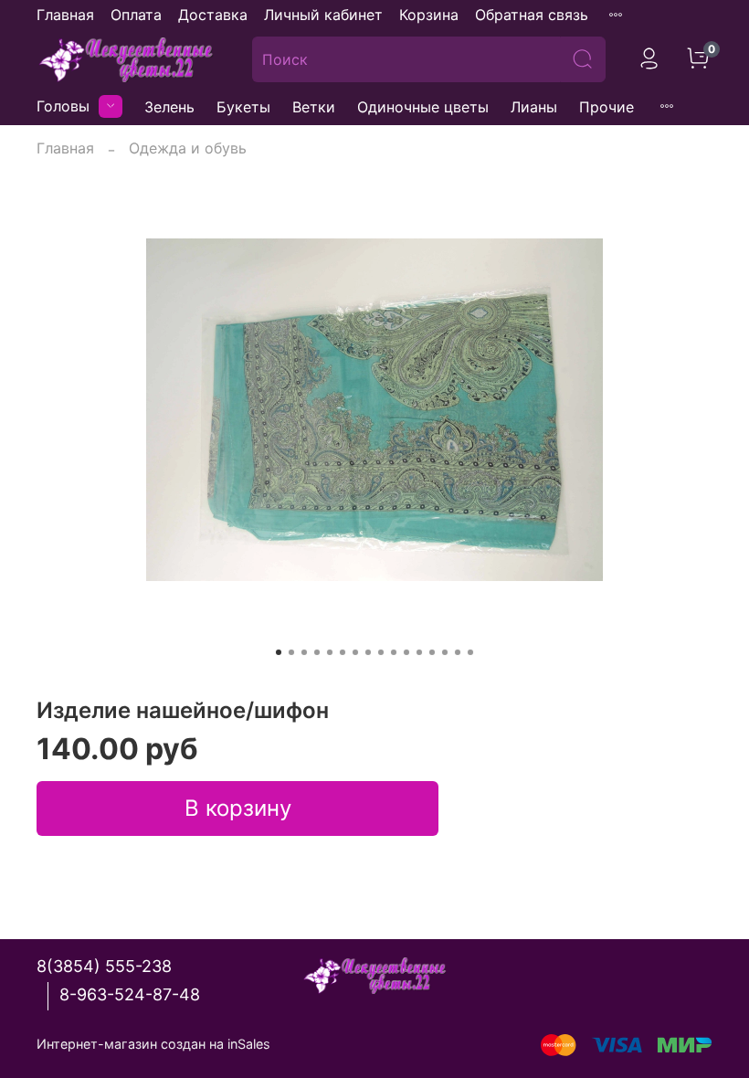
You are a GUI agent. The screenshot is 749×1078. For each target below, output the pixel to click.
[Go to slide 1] (278, 652)
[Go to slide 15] (457, 652)
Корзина (429, 14)
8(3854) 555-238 (104, 966)
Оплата (136, 14)
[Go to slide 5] (329, 652)
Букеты (243, 107)
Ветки (313, 107)
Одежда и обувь (188, 148)
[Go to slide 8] (368, 652)
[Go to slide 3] (304, 652)
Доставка (213, 14)
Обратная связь (531, 14)
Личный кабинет (323, 14)
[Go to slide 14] (445, 652)
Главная (65, 14)
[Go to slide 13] (432, 652)
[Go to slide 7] (355, 652)
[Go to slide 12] (419, 652)
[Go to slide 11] (406, 652)
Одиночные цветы (423, 107)
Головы (63, 106)
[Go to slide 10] (393, 652)
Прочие (606, 107)
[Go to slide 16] (470, 652)
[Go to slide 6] (342, 652)
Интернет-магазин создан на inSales (153, 1044)
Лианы (534, 107)
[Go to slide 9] (381, 652)
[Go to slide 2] (291, 652)
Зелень (169, 107)
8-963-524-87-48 (129, 994)
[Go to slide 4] (317, 652)
